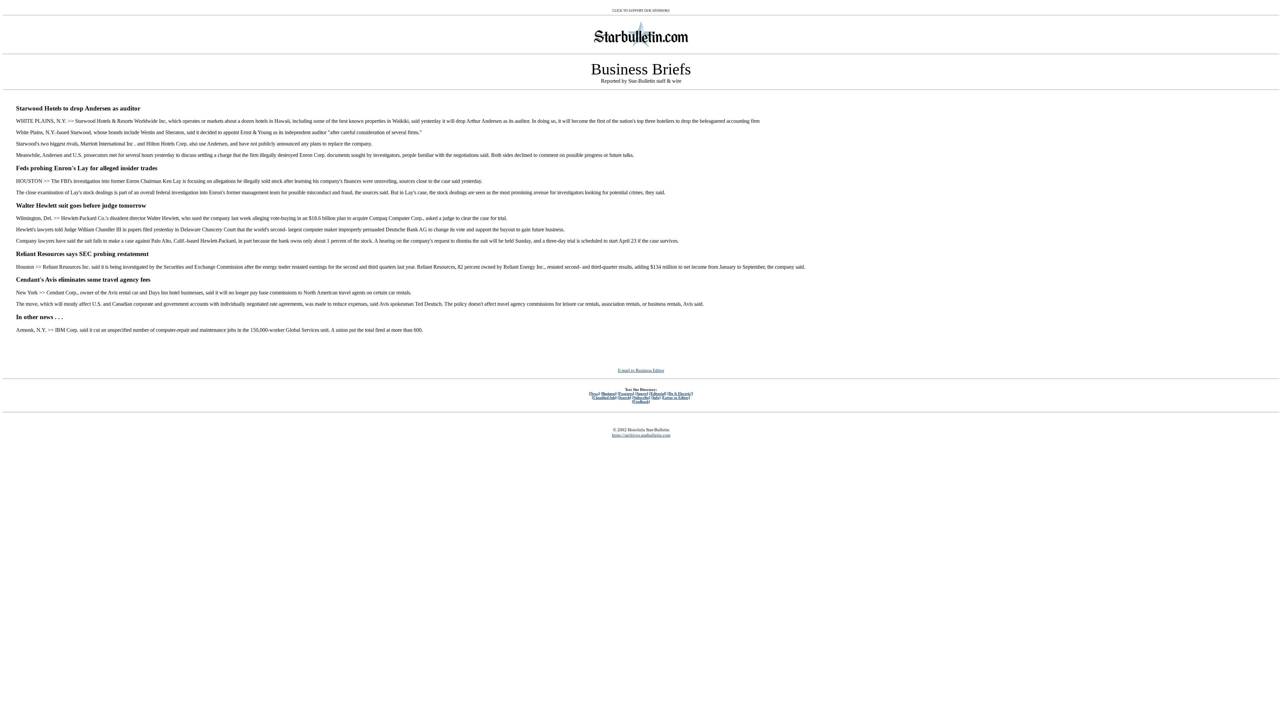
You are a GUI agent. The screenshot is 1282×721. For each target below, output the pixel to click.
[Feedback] (641, 402)
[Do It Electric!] (680, 394)
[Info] (656, 398)
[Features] (626, 394)
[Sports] (641, 394)
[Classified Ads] (604, 398)
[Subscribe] (641, 398)
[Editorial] (657, 394)
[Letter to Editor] (676, 398)
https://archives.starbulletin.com (641, 435)
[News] (594, 394)
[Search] (624, 398)
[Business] (609, 394)
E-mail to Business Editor (641, 370)
